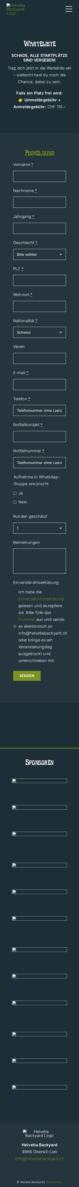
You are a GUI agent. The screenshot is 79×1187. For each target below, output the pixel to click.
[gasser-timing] (39, 1087)
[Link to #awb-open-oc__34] (68, 9)
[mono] (39, 1060)
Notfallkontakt (28, 424)
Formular (26, 619)
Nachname (25, 190)
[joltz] (39, 1002)
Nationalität (25, 320)
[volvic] (39, 864)
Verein (19, 346)
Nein (22, 502)
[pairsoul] (39, 1033)
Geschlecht (25, 242)
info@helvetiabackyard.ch (39, 1158)
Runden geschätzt (30, 516)
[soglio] (39, 949)
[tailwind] (39, 807)
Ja (20, 493)
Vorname (23, 164)
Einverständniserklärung (36, 582)
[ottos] (39, 918)
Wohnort (22, 294)
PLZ (18, 268)
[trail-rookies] (39, 833)
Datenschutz (54, 1182)
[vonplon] (39, 975)
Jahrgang (23, 216)
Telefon (21, 398)
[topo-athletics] (39, 780)
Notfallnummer (28, 450)
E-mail (20, 372)
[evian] (39, 891)
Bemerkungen (26, 542)
